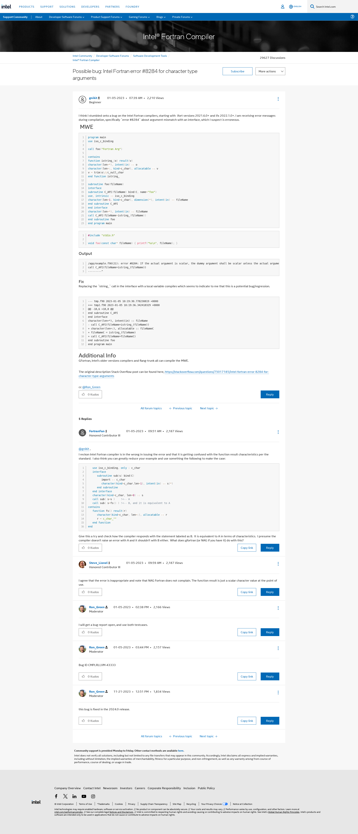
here (180, 750)
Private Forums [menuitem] (181, 17)
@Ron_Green (91, 387)
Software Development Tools (150, 55)
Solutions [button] (67, 6)
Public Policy (206, 788)
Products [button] (26, 6)
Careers (140, 788)
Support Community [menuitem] (15, 17)
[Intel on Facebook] (56, 797)
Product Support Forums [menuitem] (105, 17)
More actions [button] (267, 71)
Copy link (247, 547)
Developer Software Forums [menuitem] (65, 17)
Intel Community (82, 55)
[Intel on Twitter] (65, 797)
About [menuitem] (38, 17)
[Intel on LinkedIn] (74, 797)
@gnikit (84, 448)
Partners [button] (112, 6)
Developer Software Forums (112, 55)
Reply (270, 394)
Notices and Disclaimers (121, 812)
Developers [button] (90, 6)
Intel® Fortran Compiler (86, 60)
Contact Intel (92, 788)
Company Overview (67, 788)
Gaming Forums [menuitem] (138, 17)
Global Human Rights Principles (283, 812)
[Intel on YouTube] (84, 797)
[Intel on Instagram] (93, 797)
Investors (126, 788)
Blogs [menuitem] (159, 17)
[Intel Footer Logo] (36, 801)
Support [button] (47, 6)
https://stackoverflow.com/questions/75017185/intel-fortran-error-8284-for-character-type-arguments (174, 373)
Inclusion (189, 788)
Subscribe (237, 71)
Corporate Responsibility (164, 788)
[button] (277, 99)
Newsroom (110, 788)
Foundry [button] (132, 6)
